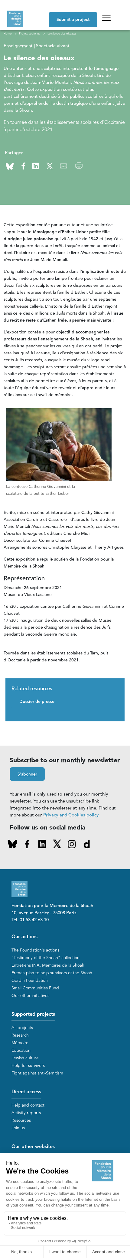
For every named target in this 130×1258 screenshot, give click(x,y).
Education (21, 1050)
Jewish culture (25, 1058)
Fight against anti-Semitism (37, 1073)
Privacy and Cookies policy (71, 815)
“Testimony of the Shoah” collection (45, 958)
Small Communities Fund (35, 988)
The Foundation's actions (35, 950)
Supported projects (33, 1014)
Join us (18, 1128)
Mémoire (19, 1043)
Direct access (26, 1092)
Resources (21, 1120)
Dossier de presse (36, 701)
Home (7, 33)
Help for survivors (28, 1065)
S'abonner (27, 774)
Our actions (24, 937)
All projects (22, 1028)
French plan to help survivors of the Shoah (51, 973)
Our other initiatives (30, 995)
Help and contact (27, 1105)
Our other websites (33, 1146)
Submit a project (73, 19)
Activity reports (26, 1113)
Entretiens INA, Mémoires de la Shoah (47, 965)
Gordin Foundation (29, 980)
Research (20, 1035)
